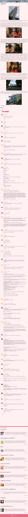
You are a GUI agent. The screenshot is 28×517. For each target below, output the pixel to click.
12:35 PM (5, 262)
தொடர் (3, 111)
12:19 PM (5, 210)
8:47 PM (4, 371)
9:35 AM (4, 123)
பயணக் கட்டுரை (7, 111)
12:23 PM (5, 233)
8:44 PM (4, 366)
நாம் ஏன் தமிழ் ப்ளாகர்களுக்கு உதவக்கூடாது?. (7, 506)
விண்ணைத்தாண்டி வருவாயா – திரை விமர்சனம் (7, 455)
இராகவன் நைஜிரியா (6, 212)
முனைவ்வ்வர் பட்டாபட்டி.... (6, 307)
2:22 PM (4, 319)
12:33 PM (5, 248)
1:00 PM (4, 296)
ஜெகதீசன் (5, 114)
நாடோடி (4, 136)
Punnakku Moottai (6, 189)
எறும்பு (4, 121)
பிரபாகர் (4, 125)
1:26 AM (4, 400)
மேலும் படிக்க (25, 435)
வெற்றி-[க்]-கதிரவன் (6, 368)
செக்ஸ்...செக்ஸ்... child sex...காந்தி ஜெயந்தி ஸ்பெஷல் (8, 489)
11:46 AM (5, 165)
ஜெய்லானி (5, 398)
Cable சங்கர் (4, 1)
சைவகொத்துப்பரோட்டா (6, 140)
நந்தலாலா (2, 446)
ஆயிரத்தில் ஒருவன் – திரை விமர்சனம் (6, 480)
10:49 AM (5, 138)
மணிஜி (4, 235)
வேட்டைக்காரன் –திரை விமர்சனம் (5, 463)
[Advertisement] (14, 420)
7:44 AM (4, 406)
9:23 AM (4, 119)
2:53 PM (4, 332)
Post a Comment (3, 413)
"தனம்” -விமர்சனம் (3, 429)
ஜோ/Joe (5, 334)
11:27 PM (5, 396)
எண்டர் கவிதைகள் (3, 497)
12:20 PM (5, 227)
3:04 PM (4, 336)
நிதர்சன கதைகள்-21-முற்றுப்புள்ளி (5, 472)
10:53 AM (5, 142)
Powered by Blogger (14, 515)
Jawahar (5, 408)
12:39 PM (5, 269)
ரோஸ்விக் (5, 245)
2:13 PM (4, 305)
